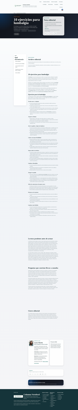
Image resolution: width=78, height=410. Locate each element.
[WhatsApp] (38, 374)
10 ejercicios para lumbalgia (21, 12)
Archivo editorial (17, 61)
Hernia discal (50, 4)
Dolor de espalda (54, 1)
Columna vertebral (46, 1)
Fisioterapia (52, 405)
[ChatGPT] (46, 33)
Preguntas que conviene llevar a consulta (19, 70)
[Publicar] (30, 374)
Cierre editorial (17, 72)
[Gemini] (53, 33)
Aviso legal (60, 396)
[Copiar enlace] (45, 374)
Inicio (40, 1)
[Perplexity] (48, 33)
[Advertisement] (39, 45)
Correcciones (36, 363)
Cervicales (61, 1)
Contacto (61, 7)
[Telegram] (40, 374)
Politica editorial (45, 361)
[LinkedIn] (35, 374)
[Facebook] (33, 374)
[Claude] (56, 33)
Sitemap (59, 399)
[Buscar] (62, 10)
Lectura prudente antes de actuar (19, 66)
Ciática (52, 406)
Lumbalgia (44, 4)
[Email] (43, 374)
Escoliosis (56, 4)
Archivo (61, 4)
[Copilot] (51, 33)
